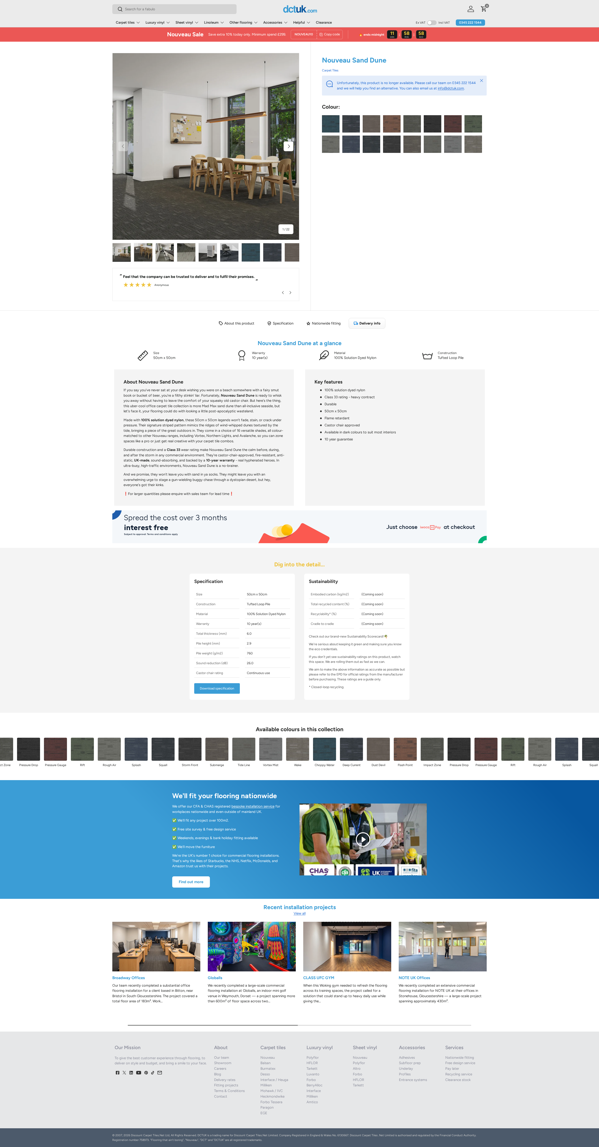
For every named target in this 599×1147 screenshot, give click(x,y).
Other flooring (241, 22)
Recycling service (458, 1074)
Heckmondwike (272, 1096)
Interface (314, 1091)
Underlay (406, 1068)
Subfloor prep (410, 1063)
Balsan (265, 1063)
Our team (221, 1057)
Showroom (222, 1063)
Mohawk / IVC (271, 1091)
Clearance (324, 22)
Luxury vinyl (155, 22)
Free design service (460, 1063)
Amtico (312, 1102)
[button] (484, 9)
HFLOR (312, 1063)
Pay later (452, 1068)
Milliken (266, 1085)
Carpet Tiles (330, 70)
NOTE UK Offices (414, 977)
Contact (220, 1096)
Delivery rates (224, 1080)
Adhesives (407, 1057)
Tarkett (312, 1068)
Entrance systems (413, 1080)
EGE (263, 1113)
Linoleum (211, 22)
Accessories (272, 22)
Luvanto (313, 1074)
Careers (220, 1068)
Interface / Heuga (274, 1080)
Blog (217, 1074)
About (221, 1047)
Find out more (191, 881)
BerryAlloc (314, 1085)
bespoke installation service (252, 806)
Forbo (311, 1080)
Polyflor (313, 1057)
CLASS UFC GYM (318, 977)
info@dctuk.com (451, 88)
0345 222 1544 (470, 23)
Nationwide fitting (459, 1057)
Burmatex (267, 1068)
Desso (265, 1074)
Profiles (405, 1074)
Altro (357, 1068)
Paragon (267, 1107)
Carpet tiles (125, 22)
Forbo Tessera (271, 1102)
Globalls (215, 977)
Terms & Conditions (229, 1091)
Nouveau (267, 1057)
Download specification (217, 688)
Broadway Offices (128, 977)
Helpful (299, 22)
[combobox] (174, 9)
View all (300, 913)
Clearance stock (458, 1080)
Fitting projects (226, 1085)
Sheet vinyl (184, 22)
